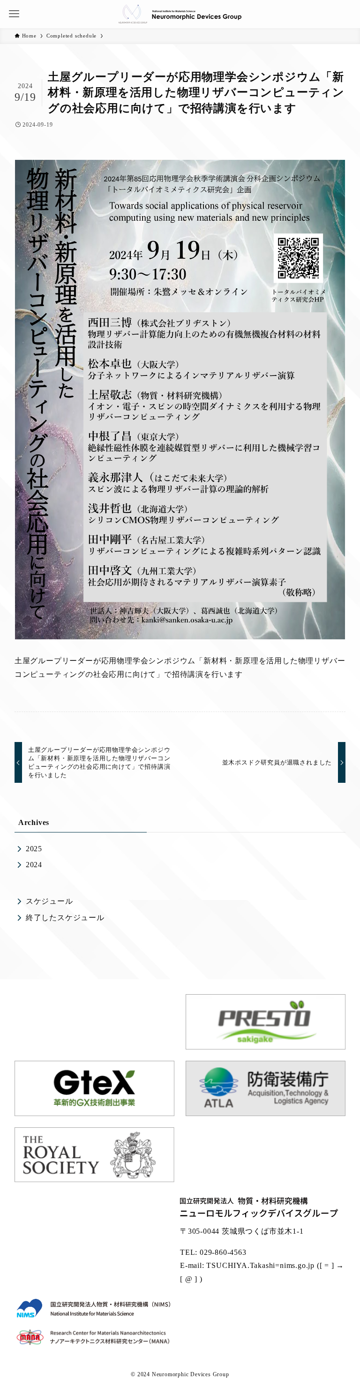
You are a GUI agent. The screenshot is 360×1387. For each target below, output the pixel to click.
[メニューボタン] (14, 14)
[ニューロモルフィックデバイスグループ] (180, 14)
